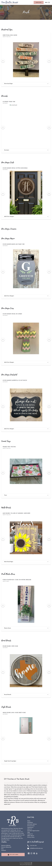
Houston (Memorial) (6, 847)
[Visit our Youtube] (36, 853)
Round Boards (7, 694)
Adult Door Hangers (9, 216)
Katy (2, 848)
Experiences (30, 827)
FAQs (28, 832)
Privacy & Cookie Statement (26, 864)
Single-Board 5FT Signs (9, 761)
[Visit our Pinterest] (34, 853)
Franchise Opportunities (33, 830)
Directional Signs (8, 83)
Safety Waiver (30, 835)
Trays (5, 495)
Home (28, 820)
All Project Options (32, 824)
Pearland (3, 850)
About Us (29, 829)
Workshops (30, 822)
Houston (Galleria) (5, 845)
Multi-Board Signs (8, 561)
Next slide (49, 60)
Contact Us (30, 834)
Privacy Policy (31, 837)
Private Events (31, 825)
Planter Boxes (7, 628)
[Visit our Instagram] (31, 853)
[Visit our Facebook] (29, 853)
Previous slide (3, 60)
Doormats (6, 150)
